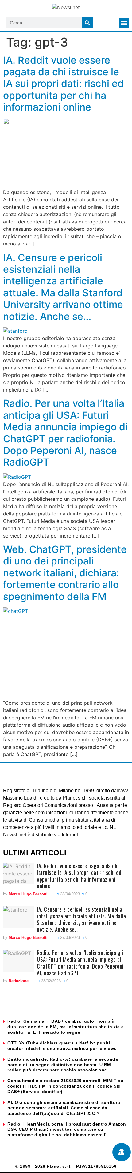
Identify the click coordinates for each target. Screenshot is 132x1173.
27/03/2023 (69, 937)
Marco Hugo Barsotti (28, 894)
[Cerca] (87, 22)
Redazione (19, 981)
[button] (124, 23)
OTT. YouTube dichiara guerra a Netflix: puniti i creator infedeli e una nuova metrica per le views (62, 1045)
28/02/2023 (50, 981)
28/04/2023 (69, 894)
